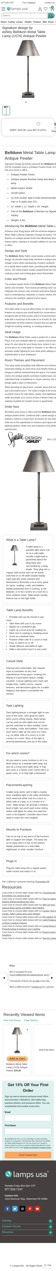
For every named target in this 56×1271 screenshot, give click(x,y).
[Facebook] (7, 1208)
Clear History (31, 1020)
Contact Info (11, 1195)
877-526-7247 (7, 2)
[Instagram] (22, 1208)
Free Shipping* (29, 2)
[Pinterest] (30, 1208)
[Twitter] (15, 1208)
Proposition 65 (42, 882)
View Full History (12, 1020)
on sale (36, 981)
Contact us (37, 987)
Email (7, 1112)
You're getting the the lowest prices (26, 975)
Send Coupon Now (28, 1155)
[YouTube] (37, 1208)
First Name (10, 1125)
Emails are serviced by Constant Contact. (37, 1147)
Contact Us (50, 2)
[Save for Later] (38, 124)
